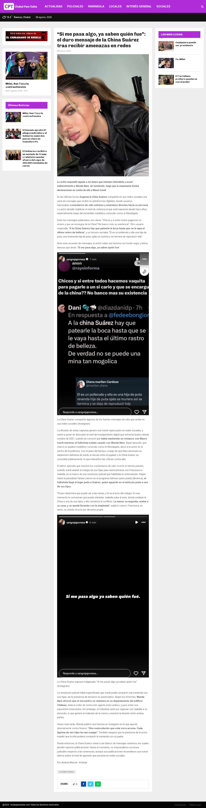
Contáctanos (180, 805)
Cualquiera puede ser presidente (185, 44)
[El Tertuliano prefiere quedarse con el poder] (166, 80)
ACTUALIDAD (53, 6)
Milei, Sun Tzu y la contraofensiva (17, 85)
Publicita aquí (195, 805)
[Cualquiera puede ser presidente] (166, 46)
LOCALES (115, 6)
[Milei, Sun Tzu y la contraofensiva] (26, 66)
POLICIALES (75, 6)
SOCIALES (163, 6)
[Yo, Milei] (166, 63)
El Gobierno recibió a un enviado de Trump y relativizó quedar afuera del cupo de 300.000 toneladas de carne (35, 158)
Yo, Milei (180, 59)
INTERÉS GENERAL (139, 6)
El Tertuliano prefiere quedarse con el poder (186, 79)
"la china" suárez (66, 772)
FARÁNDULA (96, 6)
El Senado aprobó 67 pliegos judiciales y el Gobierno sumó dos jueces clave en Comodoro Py (35, 136)
